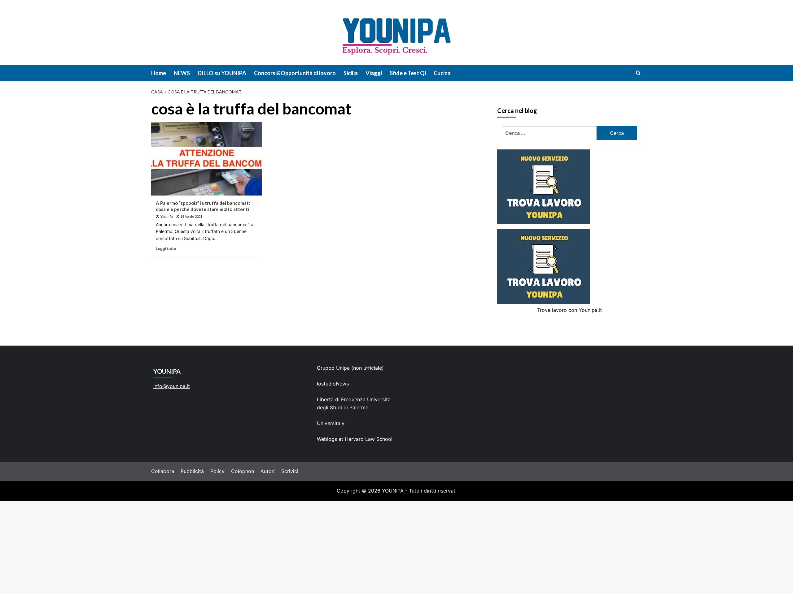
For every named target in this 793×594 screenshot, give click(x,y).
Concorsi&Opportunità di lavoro (295, 73)
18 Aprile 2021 (191, 216)
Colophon (242, 471)
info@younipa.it (171, 386)
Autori (268, 471)
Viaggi (374, 73)
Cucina (442, 73)
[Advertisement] (396, 547)
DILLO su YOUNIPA (222, 73)
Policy (217, 471)
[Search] (638, 72)
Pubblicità (192, 471)
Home (158, 73)
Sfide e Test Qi (408, 73)
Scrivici (289, 471)
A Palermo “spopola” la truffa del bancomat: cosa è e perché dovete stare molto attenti (203, 206)
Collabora (162, 471)
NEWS (182, 73)
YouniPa (166, 216)
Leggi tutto (166, 248)
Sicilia (351, 73)
